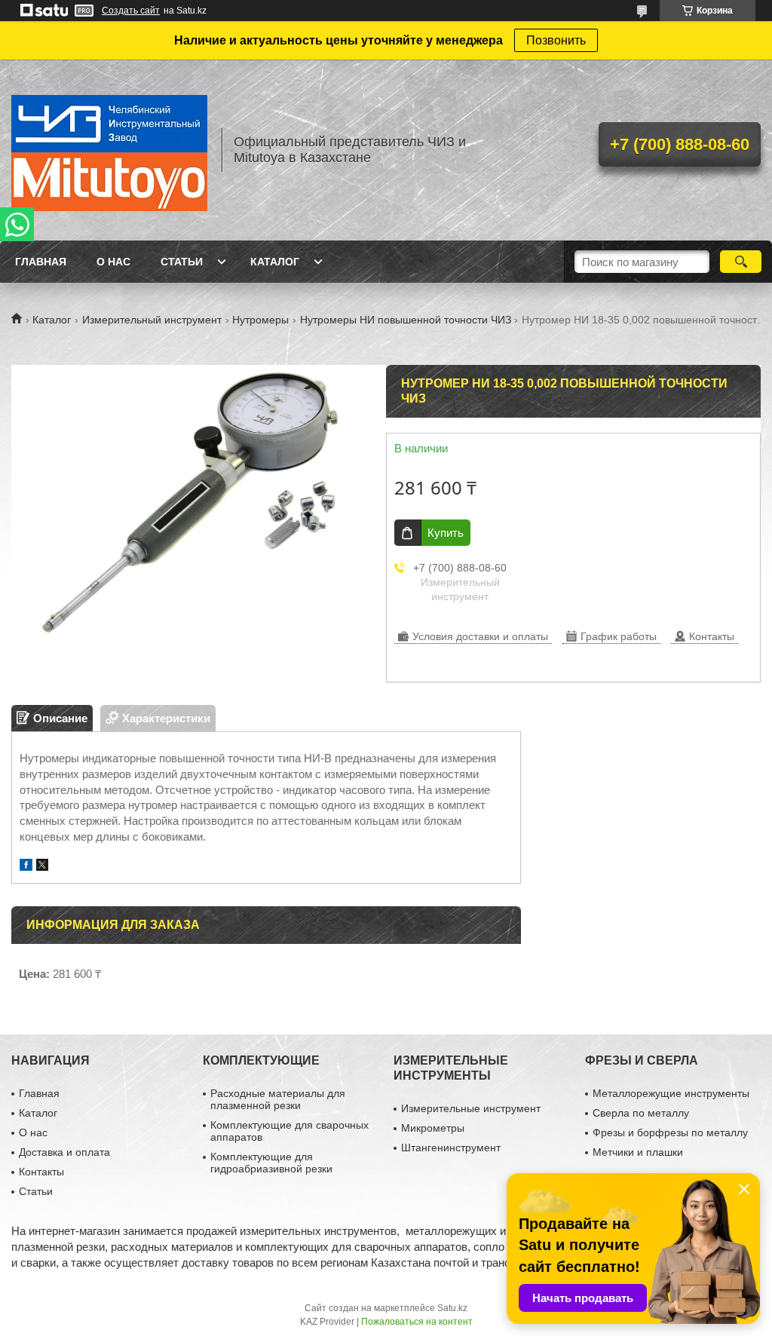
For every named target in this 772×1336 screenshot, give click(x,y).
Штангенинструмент (451, 1147)
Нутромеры (260, 320)
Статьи (182, 262)
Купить (445, 532)
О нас (113, 262)
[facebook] (26, 866)
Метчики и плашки (638, 1152)
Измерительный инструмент (152, 320)
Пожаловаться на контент (417, 1321)
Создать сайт (131, 10)
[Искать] (740, 261)
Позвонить (556, 40)
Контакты (41, 1172)
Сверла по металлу (641, 1113)
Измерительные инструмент (471, 1108)
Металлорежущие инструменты (671, 1093)
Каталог (274, 262)
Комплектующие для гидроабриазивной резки (271, 1163)
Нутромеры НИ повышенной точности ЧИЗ (405, 320)
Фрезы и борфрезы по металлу (670, 1132)
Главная (40, 262)
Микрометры (432, 1128)
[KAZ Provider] (109, 150)
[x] (42, 866)
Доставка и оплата (64, 1152)
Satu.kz (452, 1308)
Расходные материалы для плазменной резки (277, 1099)
